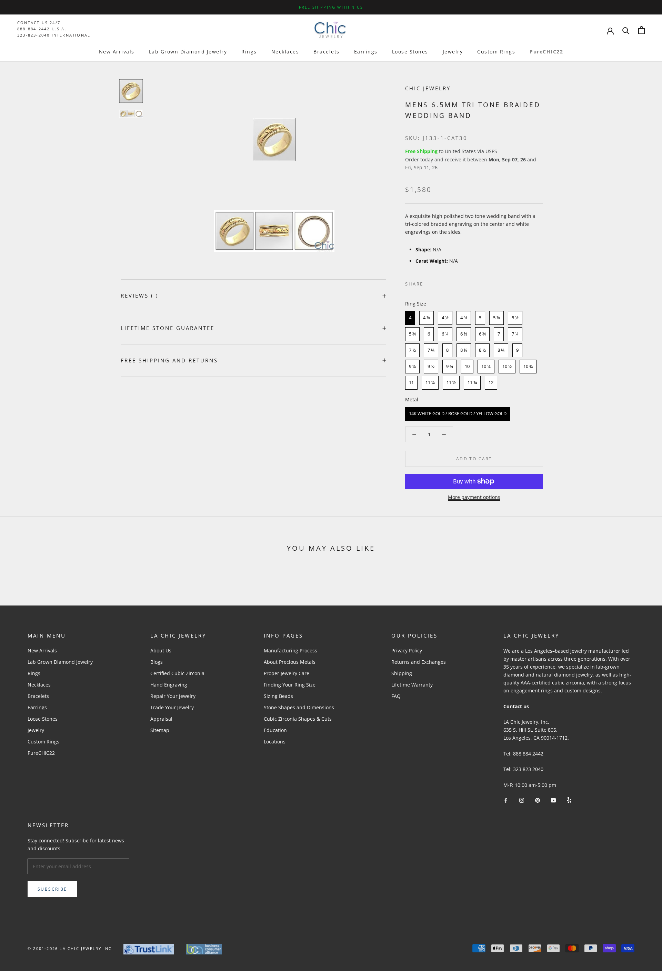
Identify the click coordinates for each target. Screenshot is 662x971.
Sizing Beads (278, 696)
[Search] (626, 30)
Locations (274, 741)
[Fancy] (569, 800)
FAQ (396, 696)
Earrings (366, 51)
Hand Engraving (168, 684)
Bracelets (326, 51)
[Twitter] (439, 282)
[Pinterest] (448, 282)
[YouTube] (553, 800)
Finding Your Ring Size (289, 684)
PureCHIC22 (546, 51)
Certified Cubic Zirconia (177, 673)
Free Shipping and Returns (169, 360)
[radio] (410, 318)
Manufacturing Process (290, 650)
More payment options (474, 497)
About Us (160, 650)
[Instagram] (521, 800)
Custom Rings (496, 51)
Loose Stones (410, 51)
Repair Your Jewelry (172, 696)
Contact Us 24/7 (38, 22)
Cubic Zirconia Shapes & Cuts (298, 718)
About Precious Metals (289, 662)
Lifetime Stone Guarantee (167, 327)
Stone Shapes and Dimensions (299, 707)
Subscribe (52, 889)
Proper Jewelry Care (286, 673)
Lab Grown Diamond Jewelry (188, 51)
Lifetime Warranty (412, 684)
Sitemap (159, 730)
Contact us (516, 706)
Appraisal (161, 718)
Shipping (401, 673)
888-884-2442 (33, 28)
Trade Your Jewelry (172, 707)
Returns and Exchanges (418, 662)
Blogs (156, 662)
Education (275, 730)
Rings (249, 51)
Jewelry (453, 51)
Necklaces (285, 51)
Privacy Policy (406, 650)
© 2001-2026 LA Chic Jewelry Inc (70, 948)
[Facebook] (430, 282)
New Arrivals (116, 51)
